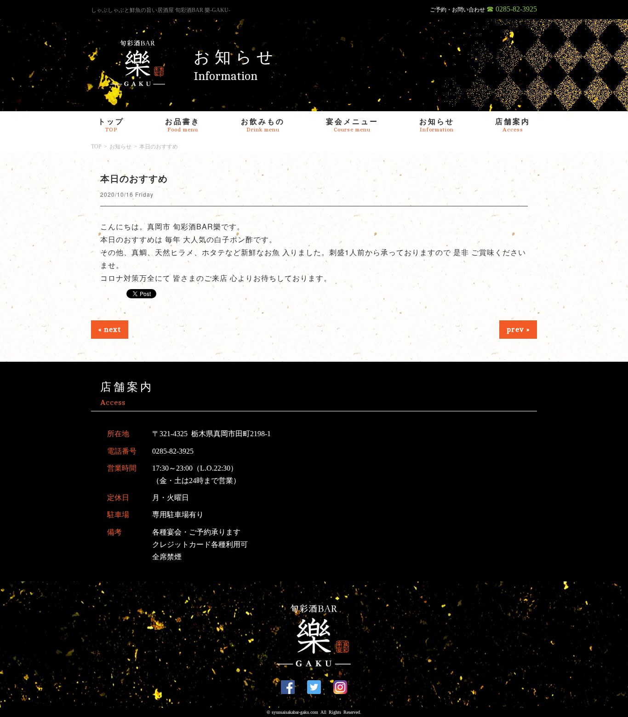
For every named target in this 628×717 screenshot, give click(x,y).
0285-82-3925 (173, 451)
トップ (111, 125)
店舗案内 (512, 125)
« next (109, 329)
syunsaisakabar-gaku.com (295, 712)
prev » (518, 329)
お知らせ (436, 125)
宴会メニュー (352, 125)
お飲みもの (263, 125)
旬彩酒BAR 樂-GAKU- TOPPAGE (138, 63)
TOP (96, 146)
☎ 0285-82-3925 (511, 9)
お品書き (182, 125)
